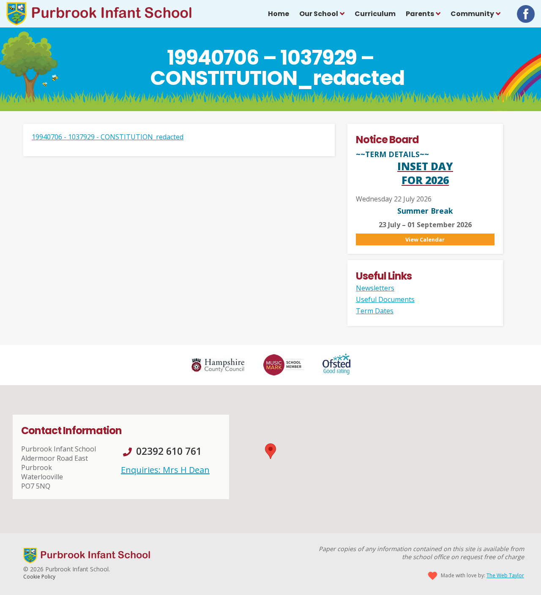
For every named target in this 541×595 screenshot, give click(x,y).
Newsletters (375, 288)
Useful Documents (385, 299)
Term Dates (374, 310)
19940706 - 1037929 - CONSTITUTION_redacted (107, 136)
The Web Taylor (505, 575)
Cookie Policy (39, 576)
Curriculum (375, 14)
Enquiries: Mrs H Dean (165, 469)
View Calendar (425, 239)
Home (278, 14)
